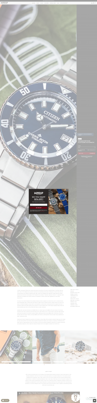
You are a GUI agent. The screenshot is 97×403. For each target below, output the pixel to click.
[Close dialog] (67, 190)
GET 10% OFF (38, 207)
